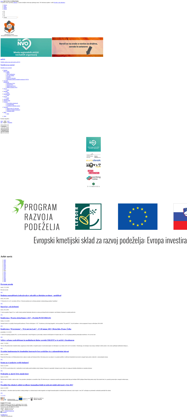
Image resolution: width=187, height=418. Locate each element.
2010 (5, 278)
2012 (5, 275)
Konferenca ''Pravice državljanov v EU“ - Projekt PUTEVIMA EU (26, 318)
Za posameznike (10, 104)
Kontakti (8, 76)
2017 (5, 269)
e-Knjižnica (6, 99)
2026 (5, 260)
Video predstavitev (10, 74)
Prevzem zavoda (7, 284)
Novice (5, 88)
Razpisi (5, 96)
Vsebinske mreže (10, 111)
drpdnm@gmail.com (9, 410)
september (9, 122)
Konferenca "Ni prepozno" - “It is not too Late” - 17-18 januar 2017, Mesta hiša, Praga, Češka (36, 329)
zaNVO (3, 59)
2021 (5, 264)
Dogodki (6, 91)
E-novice (6, 102)
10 (4, 395)
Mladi (5, 112)
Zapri (2, 1)
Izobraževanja (7, 94)
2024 (5, 261)
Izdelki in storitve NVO (11, 87)
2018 (5, 268)
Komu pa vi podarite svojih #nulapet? (15, 363)
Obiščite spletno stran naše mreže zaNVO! (10, 62)
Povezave (6, 107)
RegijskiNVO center (6, 71)
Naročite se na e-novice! (8, 65)
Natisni (5, 7)
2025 (2, 121)
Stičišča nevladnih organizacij (13, 109)
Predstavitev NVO (10, 83)
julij (1, 122)
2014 (5, 273)
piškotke (15, 2)
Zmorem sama (7, 100)
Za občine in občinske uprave (13, 105)
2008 (5, 281)
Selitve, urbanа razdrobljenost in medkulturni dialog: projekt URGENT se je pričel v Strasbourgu (37, 340)
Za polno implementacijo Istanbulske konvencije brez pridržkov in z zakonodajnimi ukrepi (35, 351)
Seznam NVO (9, 84)
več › (2, 292)
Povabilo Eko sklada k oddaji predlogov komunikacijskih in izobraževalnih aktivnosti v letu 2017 (37, 385)
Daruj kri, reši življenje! (10, 307)
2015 (5, 272)
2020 (5, 265)
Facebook (4, 412)
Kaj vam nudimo (10, 75)
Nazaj (5, 6)
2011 (5, 277)
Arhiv (7, 90)
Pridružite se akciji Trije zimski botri (15, 374)
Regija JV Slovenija (11, 78)
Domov (5, 5)
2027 (8, 121)
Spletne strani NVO (11, 86)
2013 (5, 274)
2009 (5, 279)
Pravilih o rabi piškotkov (59, 2)
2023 (5, 262)
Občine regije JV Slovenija (12, 108)
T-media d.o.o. (4, 414)
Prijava (5, 9)
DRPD (8, 73)
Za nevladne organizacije (12, 103)
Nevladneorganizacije (6, 81)
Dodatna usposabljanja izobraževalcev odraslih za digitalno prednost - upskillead (31, 295)
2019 (5, 266)
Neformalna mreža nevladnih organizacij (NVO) (17, 79)
